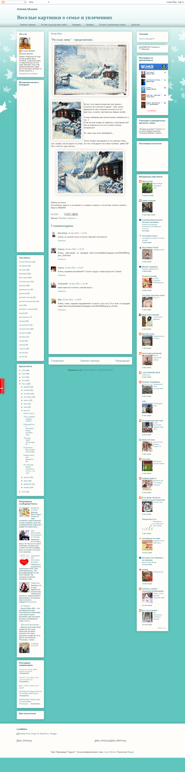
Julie (144, 401)
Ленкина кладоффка (151, 382)
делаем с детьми (26, 297)
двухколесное (24, 290)
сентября (28, 397)
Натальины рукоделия (152, 353)
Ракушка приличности (150, 269)
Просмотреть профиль (28, 74)
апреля (27, 477)
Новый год (146, 375)
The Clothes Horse (149, 236)
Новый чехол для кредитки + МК (28, 458)
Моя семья (23, 278)
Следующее (57, 361)
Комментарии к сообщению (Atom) (98, 370)
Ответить (62, 241)
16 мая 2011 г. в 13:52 (77, 233)
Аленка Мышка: (27, 9)
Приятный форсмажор (30, 625)
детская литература (27, 301)
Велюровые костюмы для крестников (158, 524)
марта (26, 481)
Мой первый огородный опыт (157, 186)
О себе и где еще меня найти (54, 25)
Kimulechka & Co (149, 519)
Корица (61, 249)
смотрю (22, 345)
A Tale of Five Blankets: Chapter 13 (158, 444)
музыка (22, 321)
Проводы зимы (158, 250)
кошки (21, 313)
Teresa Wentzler (25, 262)
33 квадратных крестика (152, 421)
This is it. (156, 298)
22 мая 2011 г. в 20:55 (72, 300)
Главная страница (27, 25)
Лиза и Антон (28, 413)
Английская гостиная (151, 539)
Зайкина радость (149, 478)
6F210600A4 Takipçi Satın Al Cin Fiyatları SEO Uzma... (30, 693)
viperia (61, 268)
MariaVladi (62, 233)
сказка (21, 341)
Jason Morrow (110, 752)
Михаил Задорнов (150, 267)
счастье (22, 349)
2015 (24, 370)
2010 (24, 492)
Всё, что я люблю (149, 610)
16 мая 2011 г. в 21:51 (74, 249)
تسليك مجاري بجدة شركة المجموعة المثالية (28, 670)
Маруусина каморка (150, 315)
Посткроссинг (24, 282)
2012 (24, 381)
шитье (21, 357)
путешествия (24, 329)
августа (27, 400)
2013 (24, 377)
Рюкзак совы (158, 502)
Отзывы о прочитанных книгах (112, 25)
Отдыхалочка (158, 572)
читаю (21, 353)
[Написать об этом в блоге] (68, 214)
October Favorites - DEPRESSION (158, 281)
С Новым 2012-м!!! (34, 645)
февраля (28, 484)
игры (21, 305)
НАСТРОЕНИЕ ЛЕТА (151, 373)
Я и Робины (25, 606)
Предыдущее (122, 361)
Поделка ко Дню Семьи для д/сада (29, 450)
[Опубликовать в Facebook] (73, 214)
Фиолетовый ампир (149, 562)
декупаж (22, 293)
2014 (24, 374)
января (27, 487)
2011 (24, 384)
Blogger (130, 752)
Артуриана (23, 266)
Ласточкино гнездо (150, 247)
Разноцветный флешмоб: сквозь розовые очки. (29, 429)
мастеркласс (24, 317)
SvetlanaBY (63, 284)
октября (27, 394)
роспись (22, 337)
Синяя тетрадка (149, 201)
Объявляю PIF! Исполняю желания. (35, 559)
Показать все (162, 628)
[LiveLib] (153, 112)
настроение (24, 325)
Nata (60, 300)
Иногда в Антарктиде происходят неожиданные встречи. (151, 227)
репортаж (23, 333)
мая (25, 411)
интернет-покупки (26, 309)
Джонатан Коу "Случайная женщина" (158, 483)
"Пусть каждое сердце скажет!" (29, 419)
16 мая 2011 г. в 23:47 (74, 268)
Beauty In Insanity (149, 276)
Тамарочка (35, 583)
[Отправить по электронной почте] (65, 214)
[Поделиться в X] (71, 214)
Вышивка (77, 25)
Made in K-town (148, 440)
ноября (27, 390)
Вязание (90, 25)
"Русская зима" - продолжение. (29, 441)
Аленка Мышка (28, 51)
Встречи (22, 270)
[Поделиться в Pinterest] (76, 214)
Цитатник (136, 25)
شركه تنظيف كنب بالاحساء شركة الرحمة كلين (29, 678)
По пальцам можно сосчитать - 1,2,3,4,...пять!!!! (29, 469)
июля (26, 404)
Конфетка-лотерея (35, 509)
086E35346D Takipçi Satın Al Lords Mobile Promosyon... (29, 702)
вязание (22, 286)
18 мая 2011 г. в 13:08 (78, 284)
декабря (27, 387)
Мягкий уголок (148, 334)
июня (26, 407)
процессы (72, 218)
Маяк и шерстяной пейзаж (157, 358)
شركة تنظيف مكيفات (31, 685)
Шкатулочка (147, 181)
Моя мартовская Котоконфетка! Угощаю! (36, 534)
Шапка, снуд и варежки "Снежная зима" (159, 595)
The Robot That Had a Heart (153, 295)
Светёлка (146, 459)
